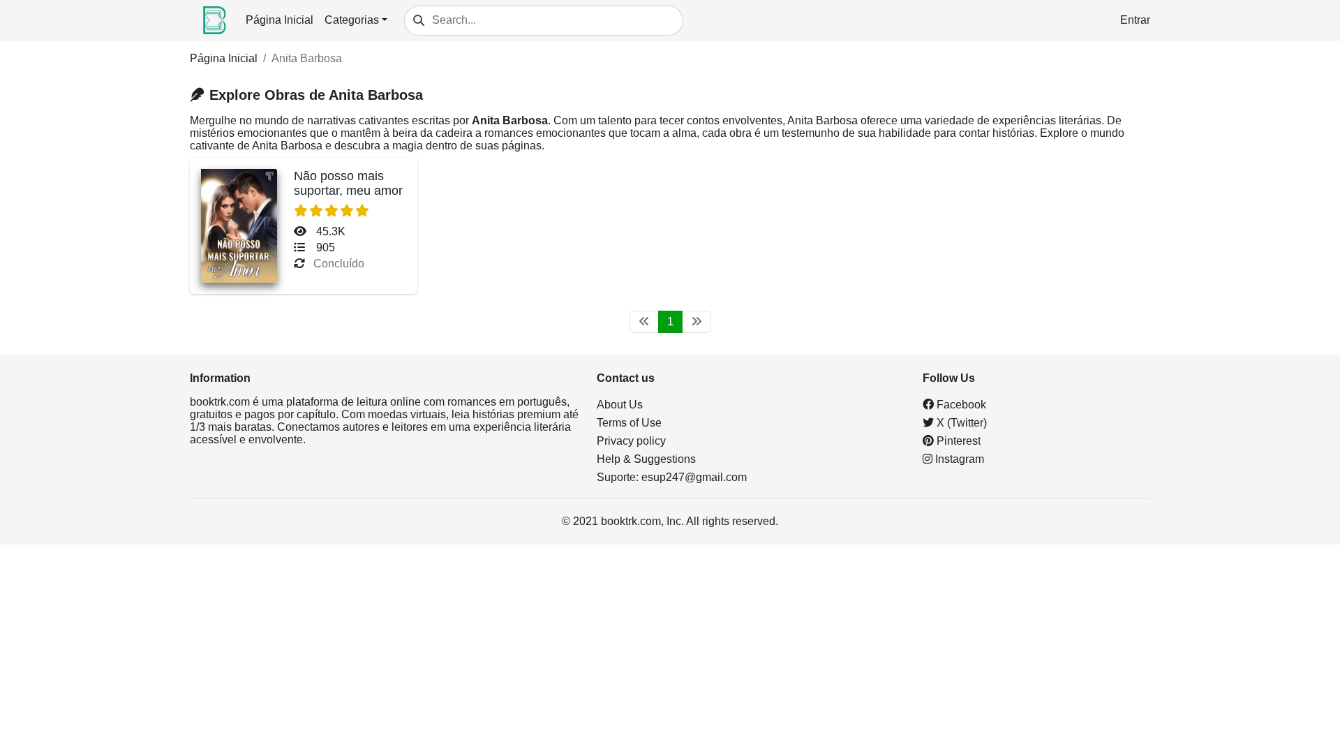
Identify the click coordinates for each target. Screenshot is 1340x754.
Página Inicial (279, 20)
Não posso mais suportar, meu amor (348, 183)
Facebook (960, 405)
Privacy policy (631, 441)
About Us (620, 405)
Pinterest (957, 441)
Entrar (1135, 20)
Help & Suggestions (646, 459)
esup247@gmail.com (694, 477)
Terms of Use (629, 423)
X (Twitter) (960, 423)
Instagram (958, 459)
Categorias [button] (352, 20)
